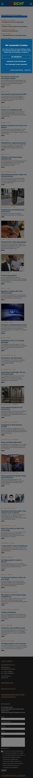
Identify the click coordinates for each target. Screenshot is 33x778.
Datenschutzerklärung (16, 70)
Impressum (27, 70)
